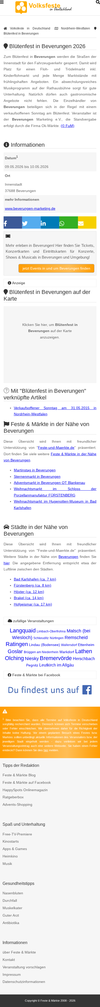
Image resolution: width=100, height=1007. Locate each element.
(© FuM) (67, 126)
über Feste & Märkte (19, 952)
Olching (14, 658)
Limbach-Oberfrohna (51, 631)
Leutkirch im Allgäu (56, 665)
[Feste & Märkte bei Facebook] (50, 698)
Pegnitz (32, 665)
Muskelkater (12, 908)
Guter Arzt (11, 915)
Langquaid (23, 630)
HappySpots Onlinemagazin (25, 790)
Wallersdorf (69, 645)
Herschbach (84, 658)
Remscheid (76, 637)
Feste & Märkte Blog (19, 775)
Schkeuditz (41, 638)
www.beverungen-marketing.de (30, 208)
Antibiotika (11, 923)
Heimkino (10, 856)
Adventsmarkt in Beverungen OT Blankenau (49, 483)
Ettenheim (86, 645)
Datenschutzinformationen (24, 982)
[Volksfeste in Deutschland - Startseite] (51, 7)
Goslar (15, 651)
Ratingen (17, 644)
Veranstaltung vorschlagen (24, 967)
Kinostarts (11, 841)
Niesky (32, 658)
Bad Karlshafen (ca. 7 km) (35, 579)
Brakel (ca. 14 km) (29, 598)
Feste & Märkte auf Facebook (27, 782)
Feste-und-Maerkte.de (56, 448)
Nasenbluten (13, 893)
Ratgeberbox (13, 797)
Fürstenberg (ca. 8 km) (32, 585)
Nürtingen (57, 638)
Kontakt (9, 960)
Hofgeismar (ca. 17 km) (33, 604)
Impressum (12, 974)
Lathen (83, 651)
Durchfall (10, 900)
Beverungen (68, 557)
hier (6, 563)
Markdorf (66, 652)
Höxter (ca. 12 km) (29, 592)
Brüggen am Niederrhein (41, 652)
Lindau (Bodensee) (44, 645)
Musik (7, 864)
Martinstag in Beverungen (35, 470)
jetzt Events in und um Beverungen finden (56, 268)
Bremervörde (56, 658)
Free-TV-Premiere (17, 834)
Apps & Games (15, 849)
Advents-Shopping (17, 804)
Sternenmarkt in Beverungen (37, 476)
